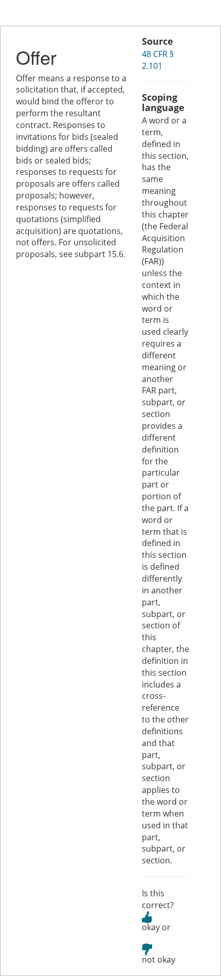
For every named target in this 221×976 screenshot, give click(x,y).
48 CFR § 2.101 (158, 59)
